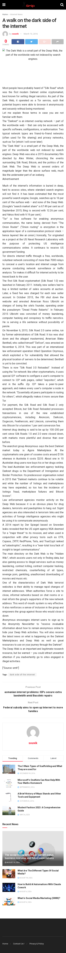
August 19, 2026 (13, 862)
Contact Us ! (18, 944)
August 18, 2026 (25, 878)
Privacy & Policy (36, 944)
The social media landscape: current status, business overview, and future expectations (29, 856)
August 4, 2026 (25, 902)
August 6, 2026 (25, 891)
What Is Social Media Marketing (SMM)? (39, 898)
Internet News (16, 14)
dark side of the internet (22, 675)
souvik (15, 34)
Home (5, 14)
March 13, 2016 (31, 34)
